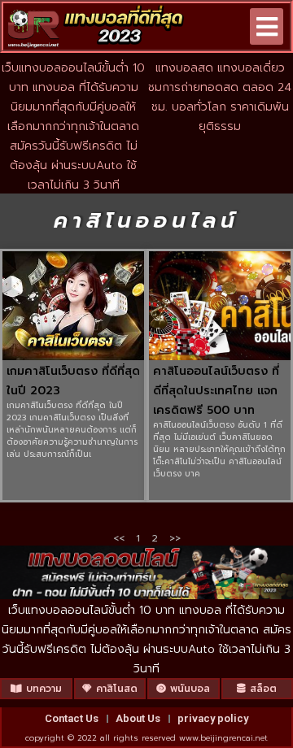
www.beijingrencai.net (223, 738)
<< (119, 538)
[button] (266, 26)
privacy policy (212, 718)
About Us (138, 718)
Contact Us (71, 718)
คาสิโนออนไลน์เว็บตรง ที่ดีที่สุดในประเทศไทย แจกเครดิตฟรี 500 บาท (216, 391)
